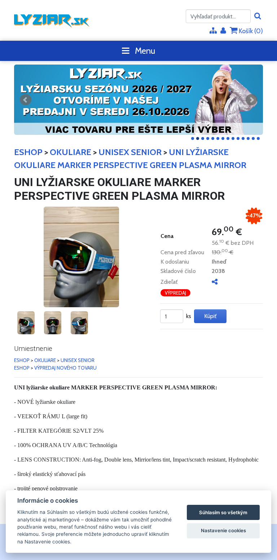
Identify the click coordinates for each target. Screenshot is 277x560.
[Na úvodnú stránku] (51, 20)
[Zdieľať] (214, 281)
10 (238, 138)
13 (253, 138)
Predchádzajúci (25, 100)
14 (258, 138)
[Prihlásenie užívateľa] (223, 31)
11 (243, 138)
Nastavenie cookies (223, 530)
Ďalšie (251, 100)
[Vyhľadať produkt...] (257, 16)
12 (248, 138)
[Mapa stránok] (213, 31)
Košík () (250, 31)
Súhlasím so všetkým (223, 512)
